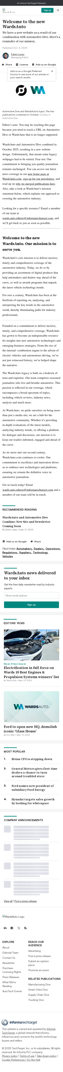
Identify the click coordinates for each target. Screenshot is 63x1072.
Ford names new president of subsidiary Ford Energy (33, 788)
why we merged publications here (35, 184)
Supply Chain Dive (38, 994)
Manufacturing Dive (39, 984)
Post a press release (25, 901)
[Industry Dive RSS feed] (25, 928)
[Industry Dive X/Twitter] (18, 928)
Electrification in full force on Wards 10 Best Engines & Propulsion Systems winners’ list (31, 672)
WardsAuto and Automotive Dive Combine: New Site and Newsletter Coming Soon (26, 521)
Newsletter (8, 963)
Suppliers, (25, 552)
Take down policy (46, 1056)
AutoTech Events (12, 991)
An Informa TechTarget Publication (31, 3)
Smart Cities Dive (38, 989)
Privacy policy (10, 1056)
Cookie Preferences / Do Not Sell (21, 1059)
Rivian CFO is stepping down (32, 759)
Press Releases (10, 977)
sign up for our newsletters (38, 179)
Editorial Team (10, 952)
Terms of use (27, 1056)
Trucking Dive (36, 999)
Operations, (53, 548)
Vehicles (7, 556)
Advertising (34, 950)
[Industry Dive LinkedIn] (5, 928)
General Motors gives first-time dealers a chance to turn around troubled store (34, 772)
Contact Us (8, 957)
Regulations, (10, 552)
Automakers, (24, 548)
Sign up (47, 10)
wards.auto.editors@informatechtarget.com (27, 218)
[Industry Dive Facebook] (11, 928)
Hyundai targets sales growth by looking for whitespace (33, 801)
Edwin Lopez (17, 54)
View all (8, 901)
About (5, 947)
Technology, (40, 552)
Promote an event (38, 970)
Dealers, (39, 548)
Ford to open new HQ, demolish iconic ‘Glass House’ (30, 729)
